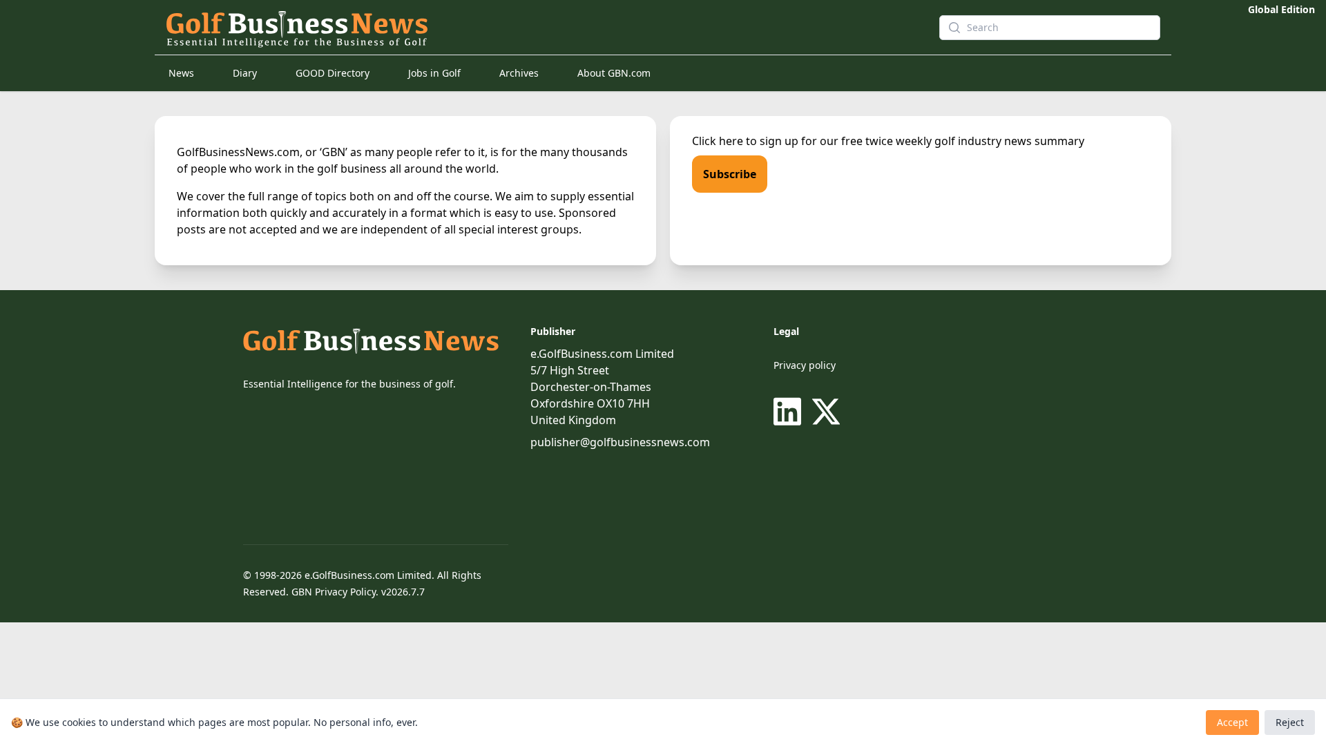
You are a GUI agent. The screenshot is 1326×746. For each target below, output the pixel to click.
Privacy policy (805, 365)
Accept (1232, 722)
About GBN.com (614, 72)
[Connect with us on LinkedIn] (790, 412)
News (181, 72)
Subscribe (729, 174)
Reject (1290, 722)
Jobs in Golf (434, 72)
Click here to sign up (745, 141)
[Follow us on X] (826, 412)
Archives (519, 72)
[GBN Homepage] (527, 28)
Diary (245, 72)
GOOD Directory (332, 72)
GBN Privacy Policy (333, 591)
